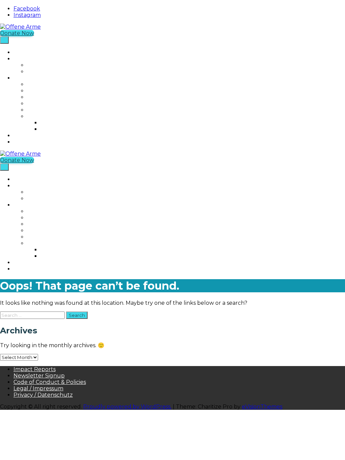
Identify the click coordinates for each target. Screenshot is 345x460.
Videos (49, 129)
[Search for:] (33, 315)
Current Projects (49, 65)
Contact (38, 110)
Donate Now (17, 33)
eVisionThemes (262, 406)
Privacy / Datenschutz (43, 395)
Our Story (40, 91)
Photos (50, 123)
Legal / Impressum (38, 388)
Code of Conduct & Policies (49, 382)
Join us (22, 135)
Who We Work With (54, 103)
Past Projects (44, 71)
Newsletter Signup (39, 375)
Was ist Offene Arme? (42, 142)
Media (35, 116)
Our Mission (42, 84)
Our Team (41, 97)
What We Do (30, 59)
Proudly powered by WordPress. (127, 406)
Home (21, 52)
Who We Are (30, 78)
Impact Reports (34, 369)
